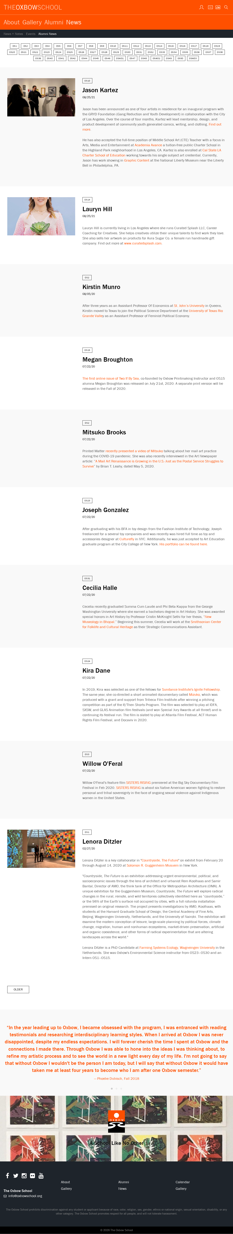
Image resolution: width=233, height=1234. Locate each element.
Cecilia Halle (99, 587)
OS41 (61, 58)
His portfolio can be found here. (183, 544)
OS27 (93, 52)
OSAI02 (156, 58)
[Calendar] (209, 7)
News (73, 22)
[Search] (225, 7)
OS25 (70, 52)
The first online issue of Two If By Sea (110, 378)
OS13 (148, 46)
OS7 (80, 46)
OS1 (15, 46)
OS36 (197, 52)
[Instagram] (24, 1176)
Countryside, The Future (160, 860)
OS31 (139, 52)
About (12, 22)
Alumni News (47, 34)
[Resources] (201, 7)
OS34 (174, 52)
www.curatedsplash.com (142, 243)
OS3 (36, 46)
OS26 (81, 52)
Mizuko (194, 694)
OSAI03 (193, 58)
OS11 (125, 46)
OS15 (171, 46)
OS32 (150, 52)
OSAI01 (120, 58)
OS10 (113, 46)
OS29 (116, 52)
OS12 (136, 46)
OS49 (169, 58)
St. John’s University (189, 305)
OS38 (220, 52)
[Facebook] (7, 1176)
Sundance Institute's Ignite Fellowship (191, 689)
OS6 (69, 46)
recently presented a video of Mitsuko (134, 451)
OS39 (38, 58)
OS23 (47, 52)
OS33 (162, 52)
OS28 (104, 52)
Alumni (53, 22)
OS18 (205, 46)
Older (18, 989)
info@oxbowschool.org (24, 1196)
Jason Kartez (100, 90)
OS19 (217, 46)
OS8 (91, 46)
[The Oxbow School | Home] (33, 7)
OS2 (25, 46)
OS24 (58, 52)
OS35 (185, 52)
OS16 (182, 46)
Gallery (32, 22)
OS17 (194, 46)
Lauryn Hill (97, 209)
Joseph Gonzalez (105, 509)
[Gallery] (217, 7)
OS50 (180, 58)
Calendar (183, 1182)
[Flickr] (32, 1176)
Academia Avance (148, 145)
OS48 (144, 58)
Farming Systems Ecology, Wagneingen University (177, 947)
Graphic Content (136, 160)
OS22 (35, 52)
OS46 (107, 58)
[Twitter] (15, 1176)
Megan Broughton (107, 359)
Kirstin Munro (101, 286)
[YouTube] (41, 1176)
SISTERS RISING (138, 782)
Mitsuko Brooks (104, 432)
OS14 (159, 46)
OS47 (132, 58)
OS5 (58, 46)
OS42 (73, 58)
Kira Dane (96, 670)
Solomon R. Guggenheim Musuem (153, 865)
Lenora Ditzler (102, 841)
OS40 (50, 58)
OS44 (84, 58)
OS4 (47, 46)
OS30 (127, 52)
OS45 (96, 58)
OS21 (24, 52)
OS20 (12, 52)
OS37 (208, 52)
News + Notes (13, 34)
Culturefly (126, 539)
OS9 (102, 46)
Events (30, 34)
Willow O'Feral (102, 763)
